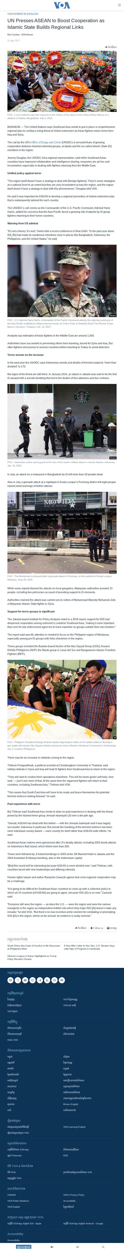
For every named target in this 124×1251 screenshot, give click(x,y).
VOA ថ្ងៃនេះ (12, 1011)
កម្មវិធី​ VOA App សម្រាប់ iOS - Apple (24, 1223)
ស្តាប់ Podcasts (14, 1155)
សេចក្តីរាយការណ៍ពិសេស (73, 1080)
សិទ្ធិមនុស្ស (11, 1098)
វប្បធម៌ (66, 1068)
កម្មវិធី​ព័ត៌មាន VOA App (18, 1149)
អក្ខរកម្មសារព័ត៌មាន (71, 1086)
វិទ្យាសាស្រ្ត (67, 1062)
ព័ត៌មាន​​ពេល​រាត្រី (14, 1034)
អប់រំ (9, 1110)
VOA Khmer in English (22, 14)
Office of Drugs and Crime (46, 142)
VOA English (13, 1207)
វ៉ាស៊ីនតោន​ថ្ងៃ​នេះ (14, 1005)
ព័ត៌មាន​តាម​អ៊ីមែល (71, 1149)
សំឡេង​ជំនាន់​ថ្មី (69, 1028)
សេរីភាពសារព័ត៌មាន (71, 1092)
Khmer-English (70, 1104)
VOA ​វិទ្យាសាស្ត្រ (70, 999)
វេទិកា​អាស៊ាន (68, 1034)
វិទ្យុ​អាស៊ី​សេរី (68, 1207)
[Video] (52, 1247)
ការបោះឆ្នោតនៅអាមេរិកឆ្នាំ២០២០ (77, 1098)
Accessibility (69, 1201)
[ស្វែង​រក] (103, 1247)
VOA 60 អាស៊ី (69, 1005)
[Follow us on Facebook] (10, 980)
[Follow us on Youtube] (25, 980)
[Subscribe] (62, 980)
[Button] (111, 47)
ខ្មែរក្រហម (67, 1074)
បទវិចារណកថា (69, 1110)
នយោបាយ (11, 1086)
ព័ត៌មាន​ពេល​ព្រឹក (14, 1028)
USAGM (11, 1195)
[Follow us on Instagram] (32, 980)
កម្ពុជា (9, 1056)
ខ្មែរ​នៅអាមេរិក (13, 1074)
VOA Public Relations (18, 1201)
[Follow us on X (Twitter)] (18, 980)
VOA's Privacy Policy (73, 1195)
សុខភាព (11, 1104)
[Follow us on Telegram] (40, 980)
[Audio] (78, 1247)
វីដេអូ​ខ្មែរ (11, 999)
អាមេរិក (10, 1068)
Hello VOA (12, 1040)
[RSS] (47, 980)
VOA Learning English (74, 1127)
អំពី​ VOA (11, 1172)
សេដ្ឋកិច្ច (11, 1092)
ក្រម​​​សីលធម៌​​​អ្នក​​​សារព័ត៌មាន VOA (77, 1172)
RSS (65, 1155)
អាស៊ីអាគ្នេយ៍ (12, 1080)
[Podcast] (54, 980)
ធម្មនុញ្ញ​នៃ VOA (14, 1178)
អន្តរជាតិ (11, 1062)
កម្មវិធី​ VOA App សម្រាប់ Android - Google (83, 1223)
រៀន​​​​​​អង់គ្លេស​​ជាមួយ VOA (18, 1133)
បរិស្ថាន (66, 1056)
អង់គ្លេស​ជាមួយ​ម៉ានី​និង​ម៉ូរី (18, 1127)
